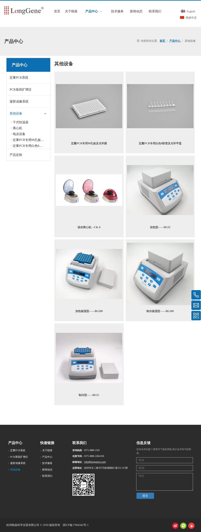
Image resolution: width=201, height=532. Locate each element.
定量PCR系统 (19, 77)
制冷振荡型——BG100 (160, 311)
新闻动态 (47, 469)
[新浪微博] (175, 526)
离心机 (17, 128)
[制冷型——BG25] (89, 357)
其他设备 (16, 113)
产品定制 (16, 154)
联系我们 (47, 475)
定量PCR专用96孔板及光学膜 (89, 143)
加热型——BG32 (160, 227)
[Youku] (191, 526)
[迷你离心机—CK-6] (89, 189)
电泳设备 (19, 134)
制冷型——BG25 (89, 395)
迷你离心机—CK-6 (89, 227)
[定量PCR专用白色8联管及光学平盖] (160, 105)
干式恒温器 (20, 122)
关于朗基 (47, 450)
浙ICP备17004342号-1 (76, 525)
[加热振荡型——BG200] (89, 273)
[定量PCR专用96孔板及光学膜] (89, 105)
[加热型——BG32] (160, 189)
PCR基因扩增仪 (20, 89)
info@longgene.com (95, 462)
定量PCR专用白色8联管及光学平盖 (31, 145)
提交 (145, 495)
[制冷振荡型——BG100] (160, 273)
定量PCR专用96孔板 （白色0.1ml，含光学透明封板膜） (31, 140)
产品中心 (47, 456)
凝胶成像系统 (19, 101)
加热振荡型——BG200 (89, 311)
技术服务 (47, 463)
